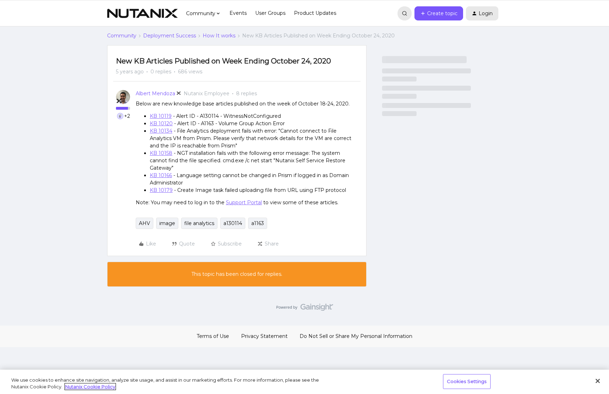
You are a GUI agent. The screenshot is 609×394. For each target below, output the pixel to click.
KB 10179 (161, 190)
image (167, 223)
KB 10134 (161, 131)
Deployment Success (169, 35)
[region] (304, 382)
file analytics (199, 223)
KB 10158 (161, 153)
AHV (144, 223)
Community (121, 35)
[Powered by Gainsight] (304, 309)
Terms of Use (213, 336)
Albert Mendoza (155, 93)
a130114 (232, 223)
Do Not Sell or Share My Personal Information (356, 336)
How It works (219, 35)
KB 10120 (161, 123)
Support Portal (244, 202)
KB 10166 (161, 175)
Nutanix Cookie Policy (90, 386)
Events (238, 13)
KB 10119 (161, 116)
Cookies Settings (467, 381)
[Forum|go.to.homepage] (142, 13)
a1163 (257, 223)
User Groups (270, 13)
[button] (438, 13)
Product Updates (315, 13)
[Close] (597, 381)
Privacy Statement (264, 336)
